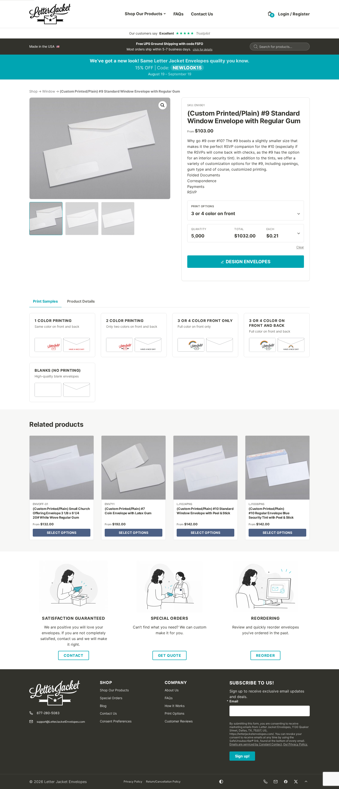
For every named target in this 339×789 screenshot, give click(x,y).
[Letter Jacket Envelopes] (50, 14)
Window (48, 91)
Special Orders (111, 698)
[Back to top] (306, 781)
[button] (162, 105)
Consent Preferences (115, 721)
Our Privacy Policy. (295, 744)
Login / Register (294, 14)
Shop (33, 91)
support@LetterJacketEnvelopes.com (61, 721)
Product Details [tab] (81, 301)
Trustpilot (203, 33)
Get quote (169, 655)
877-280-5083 (48, 713)
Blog (103, 706)
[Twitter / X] (296, 781)
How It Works (174, 706)
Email (233, 701)
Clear (300, 247)
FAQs (178, 14)
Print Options (202, 206)
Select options (62, 533)
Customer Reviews (179, 721)
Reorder (265, 655)
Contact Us (202, 14)
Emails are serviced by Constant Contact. (255, 744)
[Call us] (265, 781)
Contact (73, 655)
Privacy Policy (133, 781)
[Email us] (275, 781)
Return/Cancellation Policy (163, 781)
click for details (202, 49)
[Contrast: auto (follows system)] (221, 781)
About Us (171, 690)
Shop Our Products (143, 13)
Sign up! (242, 756)
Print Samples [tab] (45, 301)
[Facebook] (285, 781)
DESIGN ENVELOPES (248, 261)
